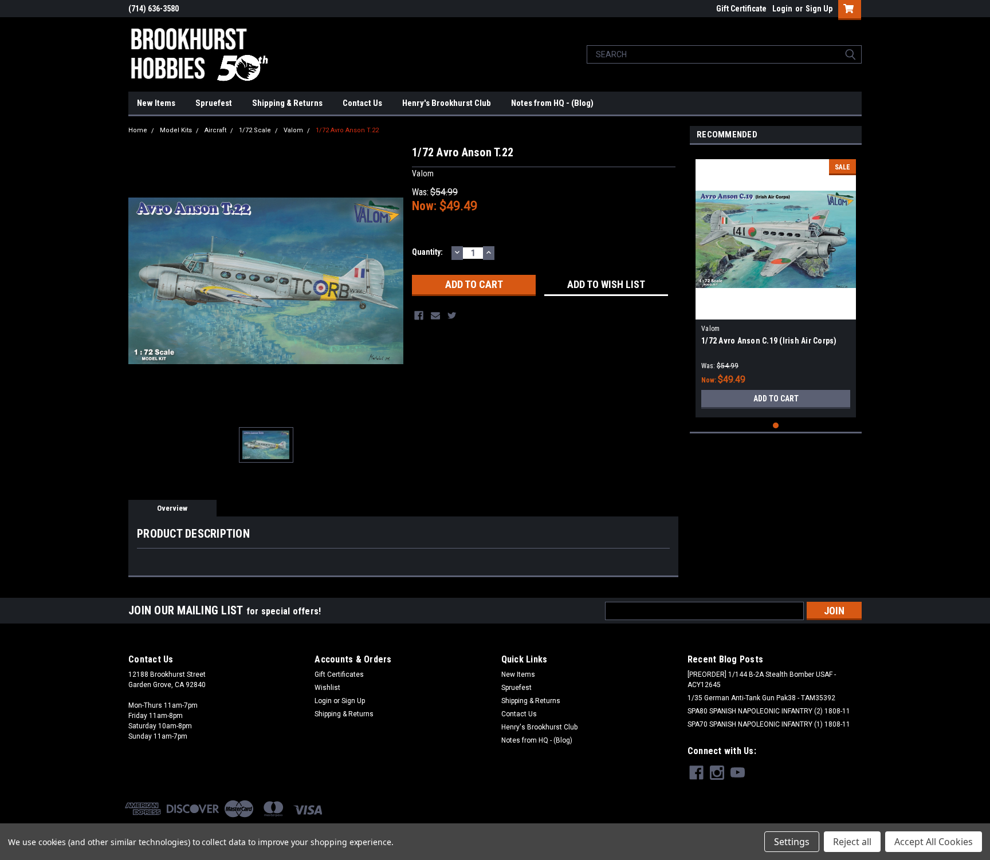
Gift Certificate (741, 8)
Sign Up (819, 8)
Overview (172, 508)
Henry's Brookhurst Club (446, 103)
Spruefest (213, 103)
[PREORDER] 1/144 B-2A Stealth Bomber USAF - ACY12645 (762, 679)
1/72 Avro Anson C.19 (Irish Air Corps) (769, 340)
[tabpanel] (776, 284)
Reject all (852, 841)
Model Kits (176, 130)
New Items (156, 103)
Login (782, 8)
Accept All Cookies (933, 841)
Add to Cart (776, 398)
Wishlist (327, 688)
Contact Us (362, 103)
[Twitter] (452, 315)
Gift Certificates (339, 674)
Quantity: (427, 252)
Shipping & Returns (287, 103)
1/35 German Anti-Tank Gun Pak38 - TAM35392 (761, 698)
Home (137, 130)
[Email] (435, 315)
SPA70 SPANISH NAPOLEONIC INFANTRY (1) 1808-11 (769, 724)
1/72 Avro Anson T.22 (347, 130)
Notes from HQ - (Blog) (552, 103)
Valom (293, 130)
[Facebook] (418, 315)
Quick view (776, 310)
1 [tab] (776, 426)
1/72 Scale (255, 130)
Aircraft (215, 130)
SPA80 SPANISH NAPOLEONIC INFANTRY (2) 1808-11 (769, 711)
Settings (792, 841)
